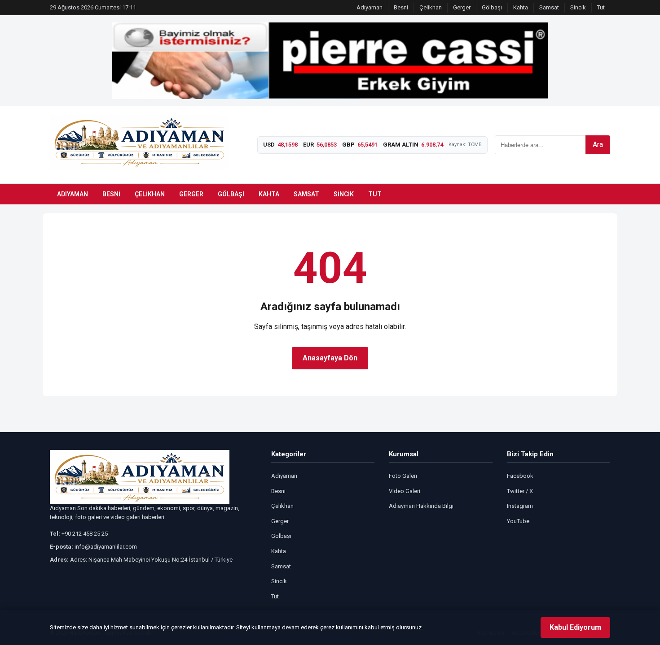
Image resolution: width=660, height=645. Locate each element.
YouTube (518, 521)
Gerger (462, 7)
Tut (601, 7)
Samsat (549, 7)
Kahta (520, 7)
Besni (401, 7)
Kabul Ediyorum (575, 627)
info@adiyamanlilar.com (106, 546)
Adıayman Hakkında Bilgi (421, 505)
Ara (598, 144)
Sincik (578, 7)
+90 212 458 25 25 (85, 533)
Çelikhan (430, 7)
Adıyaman (369, 7)
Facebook (520, 475)
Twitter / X (520, 491)
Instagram (520, 505)
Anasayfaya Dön (330, 358)
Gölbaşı (492, 7)
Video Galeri (404, 491)
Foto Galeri (403, 475)
